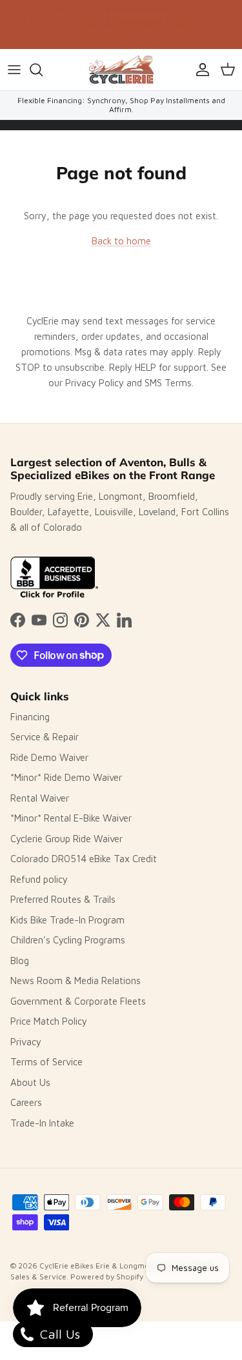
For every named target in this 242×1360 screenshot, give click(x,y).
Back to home (121, 240)
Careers (26, 1102)
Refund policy (39, 879)
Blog (19, 960)
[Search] (42, 69)
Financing (30, 716)
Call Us (58, 1333)
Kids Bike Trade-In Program (67, 919)
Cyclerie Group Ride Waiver (66, 838)
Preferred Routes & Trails (63, 899)
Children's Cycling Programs (67, 939)
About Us (30, 1082)
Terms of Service (46, 1061)
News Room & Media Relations (75, 980)
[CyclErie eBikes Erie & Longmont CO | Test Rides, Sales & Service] (121, 69)
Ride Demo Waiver (49, 757)
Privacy (25, 1041)
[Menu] (14, 69)
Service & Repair (44, 736)
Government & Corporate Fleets (78, 1001)
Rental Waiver (39, 798)
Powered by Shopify (106, 1276)
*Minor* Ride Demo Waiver (66, 777)
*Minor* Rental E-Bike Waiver (71, 818)
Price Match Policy (48, 1021)
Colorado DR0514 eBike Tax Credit (83, 858)
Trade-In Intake (42, 1123)
